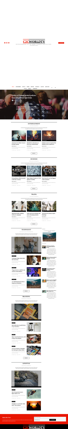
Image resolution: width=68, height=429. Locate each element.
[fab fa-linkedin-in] (8, 42)
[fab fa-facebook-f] (4, 42)
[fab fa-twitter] (6, 42)
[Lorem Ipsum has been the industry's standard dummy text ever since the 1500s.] (19, 139)
